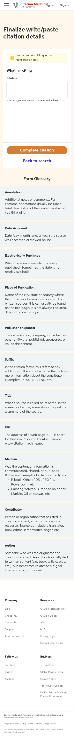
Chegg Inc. (11, 616)
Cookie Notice (48, 679)
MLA (42, 629)
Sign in (64, 5)
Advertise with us (14, 636)
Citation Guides (48, 616)
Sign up (50, 5)
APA (42, 623)
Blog (7, 609)
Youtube (9, 679)
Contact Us (11, 623)
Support (9, 629)
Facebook (10, 665)
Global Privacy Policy (51, 672)
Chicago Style (48, 636)
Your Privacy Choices (51, 686)
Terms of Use (47, 665)
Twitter (9, 672)
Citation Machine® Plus (53, 609)
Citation (12, 78)
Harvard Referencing (51, 643)
